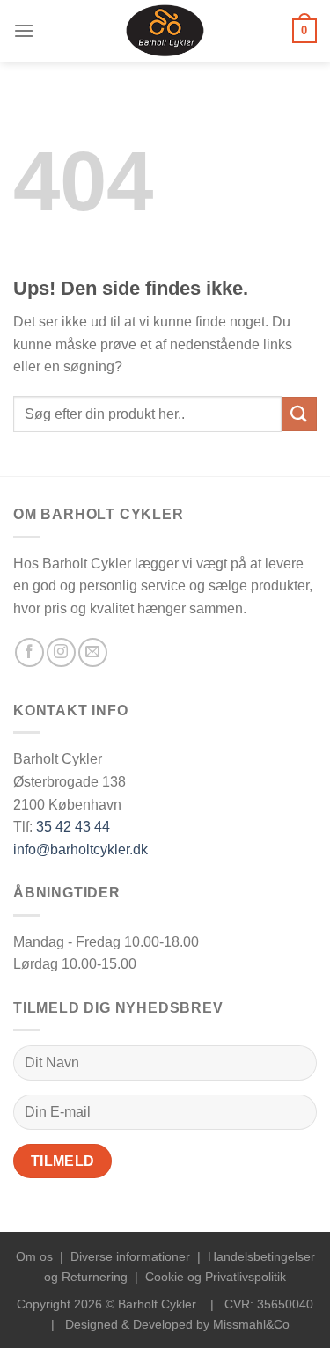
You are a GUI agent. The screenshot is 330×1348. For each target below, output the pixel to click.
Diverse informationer (130, 1256)
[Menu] (23, 30)
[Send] (299, 414)
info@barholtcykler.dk (80, 849)
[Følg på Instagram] (61, 652)
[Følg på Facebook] (29, 652)
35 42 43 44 (73, 826)
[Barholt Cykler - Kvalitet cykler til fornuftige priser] (165, 31)
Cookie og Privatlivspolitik (215, 1277)
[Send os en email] (92, 652)
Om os (34, 1256)
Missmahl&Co (251, 1324)
